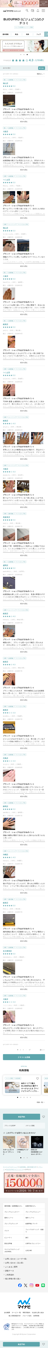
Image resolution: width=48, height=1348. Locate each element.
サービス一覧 (16, 1312)
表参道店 (6, 517)
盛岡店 (5, 565)
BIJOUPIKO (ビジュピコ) (14, 1169)
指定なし (40, 74)
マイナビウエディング (10, 1167)
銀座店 (5, 324)
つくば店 (6, 180)
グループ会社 (27, 1316)
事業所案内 (26, 1312)
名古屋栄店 (7, 951)
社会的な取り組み (38, 1312)
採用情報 (36, 1316)
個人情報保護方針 (15, 1316)
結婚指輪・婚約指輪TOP (28, 1167)
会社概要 (7, 1312)
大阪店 (5, 131)
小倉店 (5, 276)
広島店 (5, 758)
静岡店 (5, 806)
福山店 (5, 83)
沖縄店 (5, 854)
